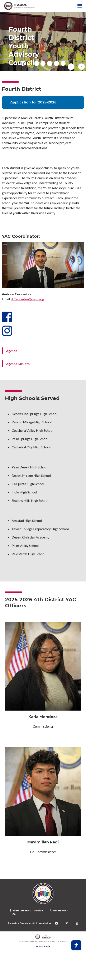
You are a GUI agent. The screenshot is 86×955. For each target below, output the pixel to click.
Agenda (11, 351)
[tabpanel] (43, 41)
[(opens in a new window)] (43, 937)
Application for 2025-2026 (33, 102)
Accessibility (43, 945)
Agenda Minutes (18, 364)
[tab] (43, 63)
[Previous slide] (71, 66)
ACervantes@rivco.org (27, 299)
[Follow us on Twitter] (66, 923)
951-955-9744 (60, 910)
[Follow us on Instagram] (77, 923)
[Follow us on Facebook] (56, 923)
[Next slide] (81, 66)
